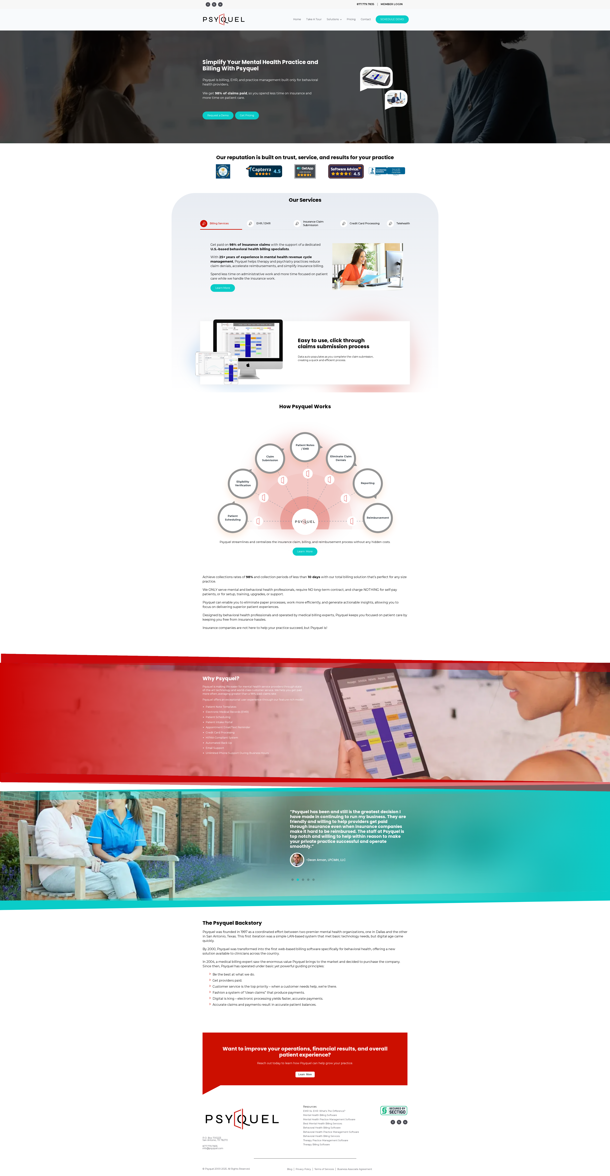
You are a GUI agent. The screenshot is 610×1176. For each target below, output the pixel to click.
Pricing (351, 19)
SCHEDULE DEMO (392, 19)
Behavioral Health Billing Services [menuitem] (321, 1136)
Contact (366, 19)
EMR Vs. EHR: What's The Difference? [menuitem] (324, 1111)
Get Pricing (247, 115)
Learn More (222, 287)
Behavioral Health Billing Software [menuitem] (322, 1127)
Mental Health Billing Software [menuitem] (320, 1115)
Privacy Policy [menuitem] (303, 1169)
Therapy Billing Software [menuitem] (316, 1144)
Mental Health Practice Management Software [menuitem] (329, 1119)
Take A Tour (314, 19)
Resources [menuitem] (309, 1106)
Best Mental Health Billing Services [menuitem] (322, 1123)
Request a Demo (218, 115)
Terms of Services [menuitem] (324, 1169)
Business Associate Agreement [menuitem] (354, 1169)
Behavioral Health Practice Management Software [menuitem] (331, 1132)
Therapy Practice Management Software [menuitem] (325, 1140)
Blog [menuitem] (289, 1169)
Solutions (333, 19)
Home (297, 19)
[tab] (292, 879)
